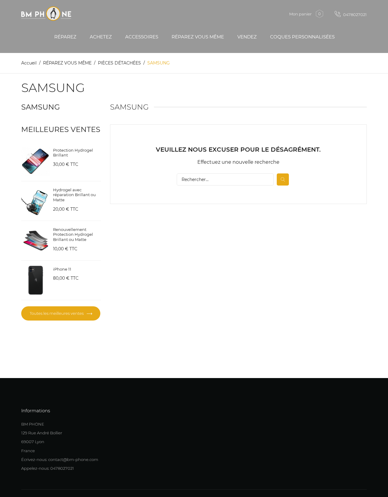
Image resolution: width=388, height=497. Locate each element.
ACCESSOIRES (141, 37)
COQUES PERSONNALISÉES (302, 37)
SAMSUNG (40, 107)
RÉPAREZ (65, 37)
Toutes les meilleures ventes (57, 313)
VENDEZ (247, 37)
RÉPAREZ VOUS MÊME (198, 37)
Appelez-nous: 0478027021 (47, 468)
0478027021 (354, 14)
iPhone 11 (62, 269)
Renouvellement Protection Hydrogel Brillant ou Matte (73, 234)
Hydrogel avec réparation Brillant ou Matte (74, 194)
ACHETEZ (101, 37)
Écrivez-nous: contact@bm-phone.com (59, 459)
